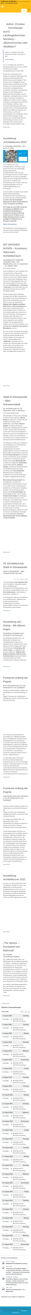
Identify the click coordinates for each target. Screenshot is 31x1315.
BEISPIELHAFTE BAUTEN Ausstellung (16, 1263)
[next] (28, 1012)
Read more (7, 127)
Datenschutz (15, 1312)
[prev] (25, 1012)
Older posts (5, 1003)
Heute (22, 1011)
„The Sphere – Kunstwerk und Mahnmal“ (11, 947)
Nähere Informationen (10, 224)
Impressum (24, 1310)
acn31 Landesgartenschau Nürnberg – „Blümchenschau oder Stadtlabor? (15, 39)
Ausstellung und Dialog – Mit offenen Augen (14, 625)
